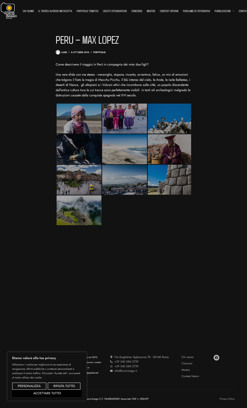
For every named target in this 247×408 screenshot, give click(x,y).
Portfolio (99, 52)
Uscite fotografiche (115, 11)
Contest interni (169, 11)
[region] (47, 376)
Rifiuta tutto (64, 386)
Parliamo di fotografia (196, 11)
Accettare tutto (47, 393)
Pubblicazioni (223, 11)
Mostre (151, 11)
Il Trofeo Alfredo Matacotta (55, 11)
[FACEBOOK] (216, 358)
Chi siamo (28, 11)
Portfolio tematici (88, 11)
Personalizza (29, 386)
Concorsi (136, 11)
